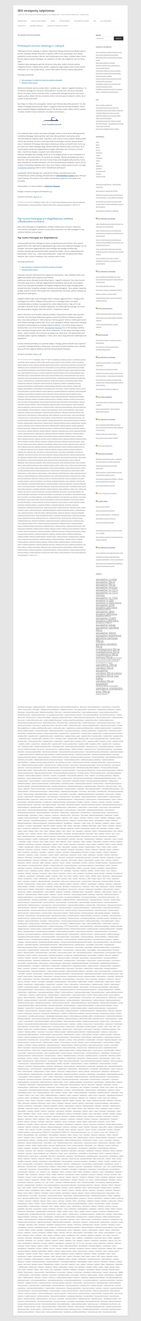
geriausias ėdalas (23, 815)
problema (90, 818)
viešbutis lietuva (70, 539)
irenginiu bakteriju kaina (105, 989)
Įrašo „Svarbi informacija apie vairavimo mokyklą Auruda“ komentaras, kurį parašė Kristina (109, 251)
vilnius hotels (54, 552)
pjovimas (64, 878)
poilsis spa (34, 478)
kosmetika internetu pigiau (26, 1003)
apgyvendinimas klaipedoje (26, 370)
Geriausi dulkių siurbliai (25, 770)
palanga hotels (48, 423)
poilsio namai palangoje (57, 468)
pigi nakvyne (41, 452)
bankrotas (106, 1061)
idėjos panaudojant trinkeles (72, 1021)
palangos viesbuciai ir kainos (57, 447)
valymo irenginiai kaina (62, 1008)
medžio (75, 878)
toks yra (83, 1084)
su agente (34, 881)
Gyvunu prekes (103, 501)
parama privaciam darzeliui (40, 783)
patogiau (81, 1042)
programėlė (95, 1087)
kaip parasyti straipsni (43, 915)
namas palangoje (34, 410)
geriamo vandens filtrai (106, 645)
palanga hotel (38, 423)
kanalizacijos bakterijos (55, 823)
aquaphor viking (106, 633)
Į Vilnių (52, 21)
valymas (54, 857)
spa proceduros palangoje (51, 497)
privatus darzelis (98, 783)
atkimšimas (105, 1071)
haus (110, 1026)
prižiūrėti (106, 852)
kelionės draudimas (43, 1092)
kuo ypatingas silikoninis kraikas (37, 810)
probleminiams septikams (114, 1016)
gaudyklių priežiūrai (92, 1055)
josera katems (99, 794)
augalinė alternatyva (59, 802)
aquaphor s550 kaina (106, 607)
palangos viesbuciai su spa (29, 449)
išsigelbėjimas (93, 1063)
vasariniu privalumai (65, 907)
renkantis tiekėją (108, 1042)
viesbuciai (68, 505)
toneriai (89, 995)
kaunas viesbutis (71, 394)
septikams (40, 997)
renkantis (44, 849)
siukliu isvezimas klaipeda (70, 987)
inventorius (62, 873)
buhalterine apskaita (24, 783)
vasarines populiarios (110, 902)
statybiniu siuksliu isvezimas (96, 1008)
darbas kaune (64, 1084)
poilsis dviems (55, 470)
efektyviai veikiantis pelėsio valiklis (32, 765)
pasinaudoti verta (101, 1066)
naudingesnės (37, 857)
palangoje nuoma (28, 433)
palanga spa (35, 428)
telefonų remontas (30, 749)
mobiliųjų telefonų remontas (60, 757)
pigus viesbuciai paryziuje (51, 463)
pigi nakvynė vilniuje (31, 455)
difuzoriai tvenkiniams (54, 770)
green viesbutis (67, 386)
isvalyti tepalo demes (100, 931)
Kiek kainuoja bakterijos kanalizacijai (65, 773)
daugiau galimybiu (86, 915)
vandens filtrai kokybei (43, 717)
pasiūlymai (70, 828)
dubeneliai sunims (40, 796)
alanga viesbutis (30, 362)
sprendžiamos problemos (39, 820)
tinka (41, 831)
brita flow (27, 981)
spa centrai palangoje (52, 492)
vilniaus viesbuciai (63, 550)
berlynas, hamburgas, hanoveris (34, 1037)
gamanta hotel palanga (25, 386)
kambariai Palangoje (60, 391)
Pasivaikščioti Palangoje (53, 328)
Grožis (98, 150)
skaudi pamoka (72, 1069)
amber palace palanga (53, 362)
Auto (97, 142)
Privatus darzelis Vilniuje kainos (106, 770)
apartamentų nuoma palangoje (56, 367)
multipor (100, 1026)
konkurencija (51, 1087)
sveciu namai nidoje (32, 500)
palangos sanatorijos (54, 441)
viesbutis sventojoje (33, 547)
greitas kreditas (47, 929)
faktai (60, 1061)
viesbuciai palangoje (63, 205)
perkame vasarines (87, 913)
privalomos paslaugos (73, 836)
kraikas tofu (34, 799)
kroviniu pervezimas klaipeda (99, 987)
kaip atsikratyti (37, 826)
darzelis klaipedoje (93, 1003)
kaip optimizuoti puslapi (59, 915)
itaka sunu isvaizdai (64, 958)
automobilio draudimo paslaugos (39, 1090)
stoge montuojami (62, 839)
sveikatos (33, 833)
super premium (53, 794)
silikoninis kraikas (114, 796)
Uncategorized (100, 171)
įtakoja (104, 847)
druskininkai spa (29, 381)
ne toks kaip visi (97, 1050)
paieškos (90, 870)
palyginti (118, 826)
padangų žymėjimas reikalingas (90, 760)
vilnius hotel (45, 552)
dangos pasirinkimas (69, 1047)
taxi (116, 1087)
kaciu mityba (92, 791)
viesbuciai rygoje (77, 518)
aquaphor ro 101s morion (107, 594)
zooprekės (111, 976)
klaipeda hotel (73, 396)
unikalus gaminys (39, 1071)
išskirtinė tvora (115, 1053)
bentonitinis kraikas (24, 799)
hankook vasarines (34, 905)
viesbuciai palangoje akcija (26, 515)
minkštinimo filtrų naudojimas (50, 709)
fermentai (85, 852)
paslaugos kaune (23, 1087)
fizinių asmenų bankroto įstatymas (91, 1061)
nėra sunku (48, 868)
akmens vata (28, 1029)
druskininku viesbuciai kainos (42, 383)
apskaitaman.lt (55, 1013)
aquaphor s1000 (106, 618)
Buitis (97, 145)
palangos (62, 433)
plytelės (29, 892)
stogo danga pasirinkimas (46, 992)
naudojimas (26, 852)
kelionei (31, 831)
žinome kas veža (33, 1040)
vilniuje (102, 1087)
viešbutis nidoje (53, 542)
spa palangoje (57, 494)
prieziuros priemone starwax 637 (87, 989)
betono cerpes (70, 1026)
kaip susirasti (96, 881)
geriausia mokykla (107, 881)
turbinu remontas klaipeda (55, 789)
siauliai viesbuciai (52, 489)
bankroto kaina (81, 1066)
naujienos (94, 802)
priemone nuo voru (92, 746)
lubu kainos (101, 786)
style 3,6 (20, 981)
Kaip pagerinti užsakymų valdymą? (107, 211)
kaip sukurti (26, 1047)
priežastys (111, 826)
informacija (76, 826)
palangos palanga (69, 439)
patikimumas (113, 997)
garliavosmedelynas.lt (93, 1053)
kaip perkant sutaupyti (73, 804)
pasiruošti (35, 863)
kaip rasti (114, 865)
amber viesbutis (23, 365)
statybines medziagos (40, 1029)
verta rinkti (86, 868)
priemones (36, 860)
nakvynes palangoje (79, 407)
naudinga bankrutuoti (49, 1069)
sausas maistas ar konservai (84, 931)
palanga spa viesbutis (72, 428)
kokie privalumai (105, 1058)
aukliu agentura (49, 1008)
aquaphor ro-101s (48, 738)
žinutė (46, 831)
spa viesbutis (74, 497)
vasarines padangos (87, 937)
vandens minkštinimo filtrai (90, 725)
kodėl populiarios (98, 1037)
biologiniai (85, 826)
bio (93, 823)
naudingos (43, 852)
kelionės (39, 833)
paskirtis (99, 852)
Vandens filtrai (100, 176)
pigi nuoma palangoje (46, 455)
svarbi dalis (22, 841)
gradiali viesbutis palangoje (53, 386)
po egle (114, 847)
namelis (106, 984)
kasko (45, 833)
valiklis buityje (32, 992)
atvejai (29, 841)
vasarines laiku (115, 900)
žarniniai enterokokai (68, 770)
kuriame (59, 894)
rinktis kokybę (69, 1077)
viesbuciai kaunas (63, 507)
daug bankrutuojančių (115, 1066)
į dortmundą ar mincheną (112, 1037)
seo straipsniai (100, 661)
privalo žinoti (21, 1079)
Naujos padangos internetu (107, 493)
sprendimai (67, 892)
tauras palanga (63, 502)
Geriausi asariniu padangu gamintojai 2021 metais (76, 942)
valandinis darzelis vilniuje (86, 794)
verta (41, 841)
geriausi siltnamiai (70, 810)
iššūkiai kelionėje (69, 1034)
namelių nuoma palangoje (49, 410)
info (55, 799)
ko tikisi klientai (28, 1021)
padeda (107, 820)
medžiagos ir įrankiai (36, 870)
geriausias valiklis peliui (98, 762)
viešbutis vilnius (23, 550)
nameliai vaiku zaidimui (31, 987)
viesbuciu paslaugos (44, 531)
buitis (86, 775)
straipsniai (47, 815)
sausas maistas (93, 807)
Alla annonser (105, 21)
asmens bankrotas (105, 1063)
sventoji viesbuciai (37, 502)
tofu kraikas (52, 952)
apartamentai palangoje (68, 365)
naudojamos (92, 855)
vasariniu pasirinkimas (59, 905)
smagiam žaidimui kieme (26, 754)
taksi (80, 1087)
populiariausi (27, 828)
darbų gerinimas (117, 876)
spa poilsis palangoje (35, 497)
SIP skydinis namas (83, 773)
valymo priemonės (79, 1053)
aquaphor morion (107, 587)
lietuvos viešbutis (30, 404)
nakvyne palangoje (78, 202)
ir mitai (44, 1077)
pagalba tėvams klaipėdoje (108, 1003)
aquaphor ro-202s (92, 741)
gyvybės (101, 833)
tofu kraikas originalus (31, 944)
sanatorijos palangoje (43, 486)
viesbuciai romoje (55, 518)
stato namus (109, 1024)
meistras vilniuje (28, 794)
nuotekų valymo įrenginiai (83, 857)
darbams (47, 870)
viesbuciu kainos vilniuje (41, 529)
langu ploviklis (75, 937)
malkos (120, 1018)
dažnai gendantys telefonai (114, 757)
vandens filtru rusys (25, 738)
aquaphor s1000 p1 (104, 622)
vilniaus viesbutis (23, 552)
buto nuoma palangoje (67, 375)
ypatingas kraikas (32, 963)
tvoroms (29, 1058)
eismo (69, 876)
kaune (56, 1084)
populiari (81, 847)
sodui (96, 971)
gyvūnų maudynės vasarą (111, 973)
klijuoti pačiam (39, 889)
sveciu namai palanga (47, 500)
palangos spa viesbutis (44, 444)
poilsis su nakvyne (44, 478)
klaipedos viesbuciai (31, 399)
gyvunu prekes (22, 802)
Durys (98, 147)
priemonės (26, 820)
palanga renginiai (65, 426)
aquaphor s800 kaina (106, 614)
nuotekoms (77, 823)
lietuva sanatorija (62, 402)
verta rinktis (114, 1045)
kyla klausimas (114, 1071)
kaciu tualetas (76, 796)
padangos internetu (69, 900)
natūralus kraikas (56, 979)
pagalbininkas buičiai (110, 1047)
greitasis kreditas (35, 929)
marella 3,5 (110, 979)
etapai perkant (58, 1077)
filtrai (99, 641)
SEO (95, 21)
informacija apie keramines (70, 1079)
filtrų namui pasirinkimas (90, 715)
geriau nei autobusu (63, 1037)
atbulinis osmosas (107, 638)
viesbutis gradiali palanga (37, 536)
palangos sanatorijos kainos (71, 441)
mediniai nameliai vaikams (78, 1008)
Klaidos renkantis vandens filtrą (106, 294)
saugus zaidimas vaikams (34, 778)
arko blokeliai (105, 1053)
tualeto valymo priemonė (35, 1053)
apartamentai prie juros (37, 367)
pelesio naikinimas (67, 992)
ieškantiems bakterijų (45, 1010)
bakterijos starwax (60, 1032)
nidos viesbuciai (54, 415)
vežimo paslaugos (111, 868)
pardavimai (21, 844)
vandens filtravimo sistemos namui (84, 717)
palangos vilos (31, 452)
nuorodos (102, 802)
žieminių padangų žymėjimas (70, 707)
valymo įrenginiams (29, 997)
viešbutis (52, 534)
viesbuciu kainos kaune (74, 526)
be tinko (102, 873)
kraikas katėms (48, 976)
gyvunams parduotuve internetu (91, 804)
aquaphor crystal (106, 579)
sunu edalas (73, 794)
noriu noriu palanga (78, 415)
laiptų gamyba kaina (78, 1090)
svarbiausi (83, 818)
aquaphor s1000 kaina (107, 620)
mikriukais (28, 1045)
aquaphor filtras (106, 584)
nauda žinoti (22, 1084)
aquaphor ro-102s (60, 738)
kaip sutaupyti (84, 958)
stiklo (58, 878)
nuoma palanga (45, 418)
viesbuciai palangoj (64, 513)
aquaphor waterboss (108, 635)
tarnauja (92, 852)
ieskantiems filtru (65, 815)
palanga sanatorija (78, 426)
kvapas (112, 823)
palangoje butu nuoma (65, 431)
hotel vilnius (59, 389)
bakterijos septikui (58, 1010)
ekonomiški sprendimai (96, 1045)
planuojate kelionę (96, 1042)
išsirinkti (112, 841)
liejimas (20, 878)
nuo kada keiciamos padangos (40, 939)
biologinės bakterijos (110, 968)
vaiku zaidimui (66, 781)
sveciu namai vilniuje (77, 500)
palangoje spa (39, 433)
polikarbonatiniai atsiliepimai (26, 812)
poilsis (33, 470)
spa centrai (27, 492)
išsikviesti (42, 1087)
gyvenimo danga (95, 1079)
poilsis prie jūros (75, 476)
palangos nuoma (57, 439)
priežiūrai (51, 820)
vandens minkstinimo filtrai (109, 690)
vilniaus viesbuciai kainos (77, 550)
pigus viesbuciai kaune (62, 460)
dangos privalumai (40, 1061)
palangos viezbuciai (75, 449)
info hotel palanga (23, 391)
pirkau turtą (65, 881)
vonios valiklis (22, 1053)
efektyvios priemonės (62, 820)
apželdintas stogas (77, 892)
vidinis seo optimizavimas (51, 767)
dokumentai (28, 1013)
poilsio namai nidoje (27, 468)
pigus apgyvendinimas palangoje (49, 457)
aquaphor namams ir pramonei (112, 733)
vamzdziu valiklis (109, 1050)
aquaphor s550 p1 (103, 609)
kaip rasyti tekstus (115, 915)
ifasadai (93, 876)
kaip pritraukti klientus (32, 921)
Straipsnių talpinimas (105, 454)
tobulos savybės (58, 1082)
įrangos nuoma (88, 1024)
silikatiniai (97, 892)
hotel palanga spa (49, 389)
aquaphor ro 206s (105, 600)
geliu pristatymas (86, 1000)
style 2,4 (117, 979)
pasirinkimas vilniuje (67, 783)
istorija (109, 878)
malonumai (85, 886)
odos (70, 878)
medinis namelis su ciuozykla (65, 931)
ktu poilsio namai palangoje (30, 402)
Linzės (66, 984)
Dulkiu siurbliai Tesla (39, 770)
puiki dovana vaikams (116, 752)
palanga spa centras (46, 428)
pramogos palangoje (58, 478)
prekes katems (72, 807)
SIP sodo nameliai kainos (98, 773)
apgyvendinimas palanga (61, 370)
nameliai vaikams (85, 984)
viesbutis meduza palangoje (38, 542)
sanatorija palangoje (65, 484)
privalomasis (103, 836)
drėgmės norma (23, 889)
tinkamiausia (31, 1084)
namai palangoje (23, 410)
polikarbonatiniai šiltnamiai (95, 810)
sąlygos (76, 818)
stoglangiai (99, 839)
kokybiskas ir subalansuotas (41, 960)
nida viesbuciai (32, 415)
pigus (67, 1087)
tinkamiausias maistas (99, 812)
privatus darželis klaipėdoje (85, 1005)
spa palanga (34, 494)
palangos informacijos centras (48, 436)
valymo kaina (64, 855)
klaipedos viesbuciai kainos (47, 399)
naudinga (105, 841)
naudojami (80, 873)
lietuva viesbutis (73, 402)
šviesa (114, 839)
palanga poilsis (54, 426)
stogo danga (80, 1026)
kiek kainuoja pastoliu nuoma (59, 1024)
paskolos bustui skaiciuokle (69, 791)
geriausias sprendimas (39, 1047)
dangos (107, 844)
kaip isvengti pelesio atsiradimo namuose (71, 752)
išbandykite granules (69, 1055)
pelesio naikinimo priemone (114, 992)
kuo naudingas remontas (63, 762)
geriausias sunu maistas (62, 973)
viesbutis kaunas (62, 536)
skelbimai (83, 870)
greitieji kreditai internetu (78, 929)
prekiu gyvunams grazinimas (38, 791)
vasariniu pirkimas (49, 902)
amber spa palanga (77, 362)
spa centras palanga (74, 492)
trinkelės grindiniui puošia (90, 1021)
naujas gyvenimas (76, 1063)
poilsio (57, 465)
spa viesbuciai (64, 497)
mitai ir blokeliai (50, 892)
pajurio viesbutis (42, 420)
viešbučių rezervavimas (73, 531)
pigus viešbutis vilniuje (46, 465)
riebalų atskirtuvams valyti (45, 1084)
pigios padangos (23, 865)
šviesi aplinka (97, 841)
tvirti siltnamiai (109, 810)
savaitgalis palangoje (39, 489)
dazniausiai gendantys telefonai (101, 754)
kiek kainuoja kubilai (98, 757)
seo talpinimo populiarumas (106, 897)
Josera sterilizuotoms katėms (105, 511)
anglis (20, 1021)
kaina (20, 820)
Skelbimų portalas (36, 26)
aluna (87, 979)
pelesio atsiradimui (54, 921)
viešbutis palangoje (29, 544)
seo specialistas (30, 915)
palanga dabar (28, 423)
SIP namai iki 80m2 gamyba (109, 767)
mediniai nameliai (97, 984)
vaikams (92, 775)
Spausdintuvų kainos (81, 21)
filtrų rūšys (83, 707)
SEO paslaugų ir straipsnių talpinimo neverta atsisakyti (42, 80)
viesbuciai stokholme (38, 521)
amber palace (40, 362)
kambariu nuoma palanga (26, 394)
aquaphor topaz (105, 625)
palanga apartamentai (55, 420)
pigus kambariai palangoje (69, 457)
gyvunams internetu (96, 958)
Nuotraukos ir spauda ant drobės (107, 191)
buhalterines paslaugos (87, 1010)
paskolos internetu (74, 923)
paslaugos (76, 884)
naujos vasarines (61, 902)
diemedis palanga (51, 378)
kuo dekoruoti (118, 873)
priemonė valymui (50, 1055)
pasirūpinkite (47, 844)
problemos (22, 876)
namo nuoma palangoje (66, 410)
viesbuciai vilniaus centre (29, 523)
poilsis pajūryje (32, 473)
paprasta (91, 863)
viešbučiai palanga (51, 513)
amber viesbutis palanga (37, 365)
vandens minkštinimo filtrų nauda (41, 728)
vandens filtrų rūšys (75, 723)
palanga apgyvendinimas (71, 420)
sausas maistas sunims (65, 952)
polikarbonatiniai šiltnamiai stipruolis (105, 778)
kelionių (108, 833)
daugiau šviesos (90, 847)
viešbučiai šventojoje (52, 521)
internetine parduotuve (25, 707)
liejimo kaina (55, 870)
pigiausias (99, 1084)
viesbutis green (51, 536)
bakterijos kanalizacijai (96, 815)
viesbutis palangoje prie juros (45, 544)
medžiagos (100, 844)
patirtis (113, 1058)
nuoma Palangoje (57, 418)
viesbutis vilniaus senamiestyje (62, 547)
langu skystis (113, 1032)
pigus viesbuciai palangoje (33, 463)
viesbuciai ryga (66, 518)
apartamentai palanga (52, 365)
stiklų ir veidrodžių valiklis (52, 1053)
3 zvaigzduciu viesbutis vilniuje (62, 359)
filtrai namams (30, 717)
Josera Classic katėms (103, 507)
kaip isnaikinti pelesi (107, 921)
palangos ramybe (28, 441)
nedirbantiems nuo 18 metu (49, 923)
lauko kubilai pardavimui (106, 746)
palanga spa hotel (59, 428)
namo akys (79, 839)
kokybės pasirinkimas (80, 1045)
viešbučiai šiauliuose (24, 521)
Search (98, 35)
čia (51, 191)
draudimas (110, 857)
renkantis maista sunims (56, 926)
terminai (120, 839)
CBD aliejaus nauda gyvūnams (105, 519)
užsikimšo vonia (95, 1071)
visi (61, 870)
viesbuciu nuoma (55, 529)
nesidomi (111, 828)
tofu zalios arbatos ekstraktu (110, 789)
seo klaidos (104, 915)
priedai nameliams (60, 981)
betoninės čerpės (28, 1061)
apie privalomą (86, 836)
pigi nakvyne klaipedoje (66, 452)
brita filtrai (36, 979)
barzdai (93, 868)
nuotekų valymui (45, 818)
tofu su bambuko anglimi (93, 789)
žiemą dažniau (101, 1074)
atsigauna (26, 881)
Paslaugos (21, 26)
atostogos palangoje (45, 373)
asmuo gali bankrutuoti (37, 1063)
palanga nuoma (29, 426)
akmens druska (22, 926)
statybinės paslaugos (54, 1029)
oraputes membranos (30, 1000)
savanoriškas (76, 863)
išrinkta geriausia (30, 884)
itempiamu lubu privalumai (113, 783)
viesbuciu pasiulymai (30, 531)
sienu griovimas (86, 997)
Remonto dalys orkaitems (33, 775)
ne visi (80, 855)
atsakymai (59, 892)
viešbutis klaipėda (45, 539)
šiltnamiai (22, 973)
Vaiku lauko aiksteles (105, 308)
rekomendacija (88, 860)
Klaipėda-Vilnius (70, 868)
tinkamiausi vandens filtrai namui (62, 717)
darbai (94, 878)
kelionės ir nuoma (58, 868)
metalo (35, 878)
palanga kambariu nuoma (62, 423)
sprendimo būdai (83, 820)
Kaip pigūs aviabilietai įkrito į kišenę (107, 129)
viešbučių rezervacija (58, 531)
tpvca (118, 833)
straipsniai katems (70, 789)
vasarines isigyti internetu (39, 910)
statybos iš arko (104, 1021)
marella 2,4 (101, 979)
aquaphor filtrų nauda (46, 736)
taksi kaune (91, 1084)
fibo (115, 1026)
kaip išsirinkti (46, 847)
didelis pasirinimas (46, 1082)
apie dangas (66, 847)
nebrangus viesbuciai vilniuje (70, 412)
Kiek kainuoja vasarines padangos (49, 942)
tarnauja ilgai (103, 1055)
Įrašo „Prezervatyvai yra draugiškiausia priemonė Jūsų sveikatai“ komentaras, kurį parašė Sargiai (109, 233)
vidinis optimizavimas (86, 926)
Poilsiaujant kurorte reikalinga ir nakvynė (41, 45)
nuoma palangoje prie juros (72, 418)
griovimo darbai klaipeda (25, 989)
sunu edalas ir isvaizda (49, 804)
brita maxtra (80, 979)
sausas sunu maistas (46, 799)
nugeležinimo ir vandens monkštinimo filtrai (79, 728)
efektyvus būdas (48, 1042)
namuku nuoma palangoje (33, 412)
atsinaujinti (66, 886)
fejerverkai (50, 968)
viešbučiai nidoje (39, 513)
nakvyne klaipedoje (43, 404)
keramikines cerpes (59, 1026)
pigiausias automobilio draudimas (28, 1034)
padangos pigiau (113, 937)
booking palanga (58, 373)
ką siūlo (114, 1084)
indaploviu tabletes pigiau (49, 1050)
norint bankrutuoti (36, 1069)
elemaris (34, 981)
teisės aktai (89, 833)
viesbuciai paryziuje (28, 518)
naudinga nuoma (38, 868)
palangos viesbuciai (41, 447)
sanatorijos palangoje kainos (60, 486)
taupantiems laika (36, 902)
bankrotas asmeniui (39, 1066)
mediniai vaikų (99, 981)
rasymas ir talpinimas (55, 900)
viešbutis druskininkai (74, 534)
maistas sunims (48, 973)
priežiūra (119, 841)
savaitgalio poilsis (75, 486)
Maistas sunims (103, 335)
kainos (105, 826)
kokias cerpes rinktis (85, 1018)
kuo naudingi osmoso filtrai (55, 715)
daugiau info (55, 828)
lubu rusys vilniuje (111, 786)
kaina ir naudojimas (35, 1077)
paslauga (52, 831)
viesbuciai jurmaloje (50, 507)
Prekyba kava (22, 21)
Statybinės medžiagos (105, 446)
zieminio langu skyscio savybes (51, 781)
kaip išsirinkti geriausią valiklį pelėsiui (97, 752)
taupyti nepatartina (23, 1082)
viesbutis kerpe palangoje (30, 539)
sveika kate (80, 789)
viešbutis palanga (64, 542)
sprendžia (100, 855)
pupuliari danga (99, 1082)
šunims (114, 799)
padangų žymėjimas (39, 707)
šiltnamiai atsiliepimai (43, 812)
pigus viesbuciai (49, 460)
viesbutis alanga (61, 534)
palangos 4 (68, 433)
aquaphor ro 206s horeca (108, 602)
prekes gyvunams (79, 799)
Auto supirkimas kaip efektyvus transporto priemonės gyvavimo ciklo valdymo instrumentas (109, 279)
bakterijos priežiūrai (71, 1018)
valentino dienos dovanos (43, 1003)
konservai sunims (64, 796)
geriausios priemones (92, 1013)
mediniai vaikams (39, 984)
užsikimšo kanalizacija (81, 1077)
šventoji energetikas (24, 502)
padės (42, 863)
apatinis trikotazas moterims (61, 1003)
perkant (117, 889)
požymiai (63, 828)
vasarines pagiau (96, 907)
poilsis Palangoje (23, 205)
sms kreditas (64, 923)
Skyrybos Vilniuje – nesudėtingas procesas (109, 124)
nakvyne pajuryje (66, 404)
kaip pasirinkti (48, 1074)
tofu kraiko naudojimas (35, 802)
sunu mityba (61, 804)
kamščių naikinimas (24, 1074)
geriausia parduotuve (110, 958)
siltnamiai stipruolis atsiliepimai (83, 778)
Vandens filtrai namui (29, 83)
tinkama (54, 844)
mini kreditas (90, 944)
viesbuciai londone (27, 513)
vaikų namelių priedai (78, 995)
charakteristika (29, 847)
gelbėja (79, 868)
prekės (56, 884)
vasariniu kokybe (84, 902)
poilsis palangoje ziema (61, 476)
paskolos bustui (79, 944)
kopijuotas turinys (36, 918)
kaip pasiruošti (22, 1040)
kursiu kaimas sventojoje (48, 402)
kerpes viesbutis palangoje (59, 396)
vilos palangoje (22, 555)
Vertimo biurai (64, 21)
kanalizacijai (108, 815)
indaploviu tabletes (30, 1032)
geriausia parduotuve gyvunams (112, 804)
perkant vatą (21, 892)
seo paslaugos (114, 659)
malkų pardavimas (111, 1018)
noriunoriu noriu (23, 418)
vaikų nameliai (72, 981)
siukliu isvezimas (39, 989)
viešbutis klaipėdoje (58, 539)
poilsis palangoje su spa (46, 476)
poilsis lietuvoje (65, 470)
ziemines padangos (101, 937)
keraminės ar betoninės (34, 1079)
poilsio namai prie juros (73, 468)
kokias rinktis (36, 1050)
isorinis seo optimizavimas (33, 767)
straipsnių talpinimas (35, 865)
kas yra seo (40, 749)
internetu (95, 836)
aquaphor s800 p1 (103, 616)
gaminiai (120, 844)
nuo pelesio (39, 1008)
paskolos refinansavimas (107, 929)
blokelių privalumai (92, 1058)
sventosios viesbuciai (51, 502)
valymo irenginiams (31, 1010)
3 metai (85, 1063)
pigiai (61, 876)
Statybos (99, 169)
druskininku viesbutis (60, 383)
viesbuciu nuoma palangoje (71, 529)
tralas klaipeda (113, 987)
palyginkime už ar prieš (95, 1047)
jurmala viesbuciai (36, 391)
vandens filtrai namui (109, 673)
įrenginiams (34, 852)
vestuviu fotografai (74, 997)
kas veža (95, 1034)
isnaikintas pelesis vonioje (82, 992)
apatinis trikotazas (99, 1000)
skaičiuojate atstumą (53, 1045)
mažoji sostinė (33, 1087)
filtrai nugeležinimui (94, 707)
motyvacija (21, 873)
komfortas (38, 844)
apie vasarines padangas (102, 913)
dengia (94, 844)
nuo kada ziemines (66, 778)
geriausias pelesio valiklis (87, 765)
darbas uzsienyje (90, 1090)
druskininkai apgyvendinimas (67, 378)
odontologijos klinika (41, 794)
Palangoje (54, 431)
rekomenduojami (38, 892)
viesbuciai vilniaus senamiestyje (48, 523)
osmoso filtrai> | (106, 707)
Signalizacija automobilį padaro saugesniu (109, 110)
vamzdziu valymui (99, 1016)
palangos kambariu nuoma (67, 436)
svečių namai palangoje (62, 500)
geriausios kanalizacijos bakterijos (97, 781)
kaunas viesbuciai (59, 394)
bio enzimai (41, 1032)
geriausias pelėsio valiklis (33, 752)
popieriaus (52, 878)
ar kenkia (29, 826)
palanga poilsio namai (42, 426)
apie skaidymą (23, 1077)
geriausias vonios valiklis (25, 760)
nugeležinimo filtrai (107, 652)
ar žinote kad (89, 889)
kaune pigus (107, 1084)
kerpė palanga (45, 396)
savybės (47, 876)
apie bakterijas (99, 820)
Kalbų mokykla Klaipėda (103, 118)
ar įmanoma (40, 886)
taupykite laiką (62, 1069)
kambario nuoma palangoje (77, 391)
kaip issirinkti (81, 810)
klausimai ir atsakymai (24, 839)
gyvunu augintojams (104, 799)
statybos (79, 1024)
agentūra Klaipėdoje (44, 881)
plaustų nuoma (41, 884)
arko (118, 1026)
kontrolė (46, 836)
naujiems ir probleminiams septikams (72, 1013)
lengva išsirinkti (27, 1071)
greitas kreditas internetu (61, 929)
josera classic (74, 765)
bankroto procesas (23, 1069)
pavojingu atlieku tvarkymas (56, 1000)
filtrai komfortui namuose (107, 715)
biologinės (44, 860)
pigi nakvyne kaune (52, 452)
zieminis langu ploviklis (48, 937)
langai (83, 841)
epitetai (56, 1042)
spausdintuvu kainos (61, 997)
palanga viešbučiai (33, 431)
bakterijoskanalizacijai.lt (78, 1003)
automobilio (67, 833)
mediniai (89, 841)
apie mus (87, 802)
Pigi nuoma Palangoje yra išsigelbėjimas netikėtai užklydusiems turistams (45, 220)
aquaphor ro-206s (24, 744)
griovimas (32, 995)
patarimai (65, 818)
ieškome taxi (60, 1087)
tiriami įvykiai (61, 836)
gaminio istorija (82, 1047)
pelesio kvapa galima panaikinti (75, 746)
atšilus (117, 828)
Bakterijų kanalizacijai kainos (43, 773)
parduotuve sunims (57, 897)
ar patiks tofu (47, 802)
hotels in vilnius (81, 389)
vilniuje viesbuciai (35, 552)
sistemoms (61, 857)
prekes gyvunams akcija (56, 810)
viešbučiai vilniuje (64, 523)
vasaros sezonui (113, 910)
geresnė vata (73, 889)
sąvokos (35, 839)
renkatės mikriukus (67, 1045)
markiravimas (27, 878)
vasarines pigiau (73, 902)
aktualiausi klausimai (111, 1040)
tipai (65, 826)
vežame (78, 1034)
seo (97, 659)
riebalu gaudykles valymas (115, 1074)
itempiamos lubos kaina (59, 786)
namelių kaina (109, 981)
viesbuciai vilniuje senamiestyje (33, 526)
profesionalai (40, 876)
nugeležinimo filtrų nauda (108, 725)
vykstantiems (112, 836)
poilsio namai (64, 465)
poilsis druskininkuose (42, 470)
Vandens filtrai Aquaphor (104, 81)
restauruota (57, 886)
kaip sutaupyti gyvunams (65, 799)
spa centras (63, 492)
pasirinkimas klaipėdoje (55, 1005)
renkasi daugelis (23, 886)
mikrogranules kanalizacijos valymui (57, 1016)
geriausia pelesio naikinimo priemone (72, 921)
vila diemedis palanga (49, 550)
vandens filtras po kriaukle (107, 686)
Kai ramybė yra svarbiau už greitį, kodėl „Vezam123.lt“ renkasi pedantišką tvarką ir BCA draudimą (109, 204)
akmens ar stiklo (51, 889)
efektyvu (107, 855)
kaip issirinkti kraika (77, 973)
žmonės (62, 863)
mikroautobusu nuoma (65, 176)
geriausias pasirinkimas (54, 1047)
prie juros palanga (71, 478)
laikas (19, 828)
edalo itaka (37, 804)
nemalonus (21, 826)
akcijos (95, 831)
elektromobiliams (54, 791)
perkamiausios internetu (75, 976)
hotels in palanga (69, 389)
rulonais (59, 1055)
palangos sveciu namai (60, 444)
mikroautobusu (56, 818)
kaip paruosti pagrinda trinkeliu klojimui (37, 1024)
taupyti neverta (88, 1082)
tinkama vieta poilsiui (49, 205)
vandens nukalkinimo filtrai (103, 728)
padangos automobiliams (25, 897)
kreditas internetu (92, 929)
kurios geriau (47, 1079)
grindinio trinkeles (90, 1026)
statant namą (56, 1079)
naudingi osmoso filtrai (38, 715)
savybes (75, 876)
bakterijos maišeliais (24, 1018)
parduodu (55, 876)
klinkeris (57, 992)
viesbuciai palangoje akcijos (44, 515)
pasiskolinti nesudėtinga (101, 926)
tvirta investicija (45, 1058)
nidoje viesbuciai (42, 415)
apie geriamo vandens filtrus (72, 712)
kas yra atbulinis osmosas (90, 712)
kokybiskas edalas (35, 807)
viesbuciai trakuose (66, 521)
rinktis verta (61, 1071)
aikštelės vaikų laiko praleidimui (45, 754)
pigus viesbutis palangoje (30, 465)
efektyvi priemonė (71, 1071)
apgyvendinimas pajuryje (44, 370)
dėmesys (119, 1082)
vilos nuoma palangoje (78, 552)
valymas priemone (37, 1055)
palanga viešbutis (45, 431)
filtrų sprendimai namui (103, 717)
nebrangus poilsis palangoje (52, 412)
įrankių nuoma (77, 1029)
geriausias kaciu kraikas (83, 754)
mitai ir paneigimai (79, 1040)
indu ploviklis (43, 1000)
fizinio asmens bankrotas (71, 1061)
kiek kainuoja (45, 1013)
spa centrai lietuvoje (37, 492)
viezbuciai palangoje (35, 550)
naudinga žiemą (89, 839)
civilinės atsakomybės (55, 833)
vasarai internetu (35, 913)
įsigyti (59, 847)
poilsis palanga (42, 473)
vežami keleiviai (87, 1034)
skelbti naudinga (50, 1063)
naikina (118, 818)
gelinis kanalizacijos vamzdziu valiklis (81, 1016)
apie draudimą (45, 828)
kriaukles (53, 775)
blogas (41, 815)
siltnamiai (26, 789)
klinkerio (37, 847)
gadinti (57, 855)
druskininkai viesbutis (58, 381)
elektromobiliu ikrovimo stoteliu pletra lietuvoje (48, 760)
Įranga (98, 155)
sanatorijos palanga (29, 486)
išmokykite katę (102, 791)
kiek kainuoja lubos (90, 786)
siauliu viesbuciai (63, 489)
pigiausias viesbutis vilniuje (29, 457)
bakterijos (73, 820)
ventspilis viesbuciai (57, 505)
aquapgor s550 (72, 738)
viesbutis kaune (73, 536)
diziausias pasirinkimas (115, 905)
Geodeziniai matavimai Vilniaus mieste (108, 121)
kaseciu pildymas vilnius (100, 995)
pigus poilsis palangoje (35, 460)
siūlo (70, 818)
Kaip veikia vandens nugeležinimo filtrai (109, 290)
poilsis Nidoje (75, 470)
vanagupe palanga (31, 505)
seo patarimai (62, 918)
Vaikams (98, 174)
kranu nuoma (88, 1029)
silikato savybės (106, 892)
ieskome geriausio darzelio (83, 783)
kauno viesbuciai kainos (32, 396)
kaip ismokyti (22, 963)
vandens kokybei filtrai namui (53, 720)
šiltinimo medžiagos (56, 1021)
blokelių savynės (43, 894)
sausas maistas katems (89, 796)
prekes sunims (82, 807)
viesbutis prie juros (62, 544)
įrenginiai (59, 826)
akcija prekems (43, 963)
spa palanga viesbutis (45, 494)
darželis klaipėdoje (41, 1005)
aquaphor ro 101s (107, 590)
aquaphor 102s (106, 744)
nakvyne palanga (78, 404)
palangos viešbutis (44, 449)
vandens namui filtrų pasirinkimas (73, 720)
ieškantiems (35, 828)
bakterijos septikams (57, 1018)
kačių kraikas (38, 976)
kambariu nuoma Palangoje (44, 394)
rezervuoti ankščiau (35, 205)
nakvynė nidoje (55, 404)
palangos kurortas (28, 439)
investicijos (43, 873)
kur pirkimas (89, 873)
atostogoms (79, 831)
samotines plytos (46, 1026)
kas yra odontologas (69, 979)
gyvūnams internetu (60, 976)
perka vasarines (46, 905)
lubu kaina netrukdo (24, 786)
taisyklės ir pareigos (106, 1034)
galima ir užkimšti (83, 1071)
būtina (103, 870)
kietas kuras (97, 1029)
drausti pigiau (85, 828)
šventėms (29, 868)
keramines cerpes (98, 1018)
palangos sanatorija (40, 441)
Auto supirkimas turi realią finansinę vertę (109, 553)
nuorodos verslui (75, 881)
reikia (84, 855)
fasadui (115, 892)
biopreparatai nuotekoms (67, 989)
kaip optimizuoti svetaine (67, 767)
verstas (113, 844)
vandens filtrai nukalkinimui (105, 709)
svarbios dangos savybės (79, 894)
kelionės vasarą (50, 1037)
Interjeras (99, 153)
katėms (120, 799)
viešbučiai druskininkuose (34, 507)
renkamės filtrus (85, 812)
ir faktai (50, 1077)
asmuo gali (28, 1066)
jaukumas (64, 849)
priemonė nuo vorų (90, 749)
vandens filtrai (106, 665)
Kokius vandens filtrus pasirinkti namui (108, 79)
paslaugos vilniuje (101, 1010)
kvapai (97, 818)
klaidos (58, 831)
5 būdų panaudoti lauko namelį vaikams (109, 314)
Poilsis (43, 202)
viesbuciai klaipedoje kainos (65, 510)
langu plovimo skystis (63, 937)
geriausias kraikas (89, 976)
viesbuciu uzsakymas (42, 534)
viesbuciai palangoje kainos (63, 515)
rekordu (81, 876)
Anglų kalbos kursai (38, 21)
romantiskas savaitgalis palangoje (54, 481)
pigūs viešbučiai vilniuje (67, 463)
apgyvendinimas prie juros (29, 373)
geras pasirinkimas (113, 1077)
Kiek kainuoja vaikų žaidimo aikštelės (88, 767)
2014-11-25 (37, 354)
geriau (27, 870)
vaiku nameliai (56, 987)
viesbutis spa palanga (76, 544)
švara (89, 823)
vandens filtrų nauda (48, 725)
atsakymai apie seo (23, 918)
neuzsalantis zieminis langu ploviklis (29, 937)
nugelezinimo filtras (108, 649)
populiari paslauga (45, 1034)
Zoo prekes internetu (105, 397)
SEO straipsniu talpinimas (106, 218)
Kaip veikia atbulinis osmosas (105, 63)
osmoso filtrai (104, 657)
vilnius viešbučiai (64, 552)
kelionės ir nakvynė (65, 884)
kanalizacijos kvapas (24, 971)
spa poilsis (24, 497)
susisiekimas (74, 1087)
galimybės (104, 828)
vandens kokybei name (106, 720)
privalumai (21, 849)
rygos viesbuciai (70, 481)
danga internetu (108, 889)
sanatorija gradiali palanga (36, 484)
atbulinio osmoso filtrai (47, 712)
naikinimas (115, 849)
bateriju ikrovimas (101, 997)
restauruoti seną (76, 886)
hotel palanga (37, 389)
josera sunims (110, 794)
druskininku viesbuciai (25, 383)
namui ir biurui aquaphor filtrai (99, 738)
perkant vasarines (23, 913)
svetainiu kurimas (73, 918)
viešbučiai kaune (75, 507)
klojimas (53, 847)
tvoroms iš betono (66, 1053)
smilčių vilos (74, 489)
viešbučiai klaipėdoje (49, 510)
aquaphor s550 (105, 605)
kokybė (53, 826)
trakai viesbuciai (74, 502)
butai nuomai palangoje (72, 373)
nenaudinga (67, 870)
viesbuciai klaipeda (35, 510)
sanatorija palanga (52, 484)
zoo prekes (41, 981)
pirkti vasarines (101, 905)
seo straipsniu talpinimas (111, 661)
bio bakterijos (68, 823)
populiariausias (43, 839)
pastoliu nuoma (67, 1029)
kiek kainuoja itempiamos (75, 786)
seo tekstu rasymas (103, 918)
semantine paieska (73, 915)
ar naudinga (49, 886)
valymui (50, 855)
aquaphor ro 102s (107, 598)
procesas (69, 1040)
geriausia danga (53, 1061)
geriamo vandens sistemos (26, 730)
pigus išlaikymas (62, 889)
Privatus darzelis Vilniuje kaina (86, 770)
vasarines (106, 900)
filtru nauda (84, 815)
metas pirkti (107, 839)
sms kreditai (82, 791)
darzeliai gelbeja (55, 783)
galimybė (72, 839)
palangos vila (22, 452)
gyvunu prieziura (91, 799)
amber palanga (66, 362)
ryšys (63, 831)
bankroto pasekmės (117, 1061)
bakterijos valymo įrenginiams (76, 1032)
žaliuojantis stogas (31, 894)
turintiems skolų (24, 1063)
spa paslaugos (67, 494)
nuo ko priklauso (45, 1040)
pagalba (59, 1063)
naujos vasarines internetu (111, 907)
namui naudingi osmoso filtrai (108, 712)
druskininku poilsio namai (74, 381)
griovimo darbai (34, 1026)
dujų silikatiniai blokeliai (41, 1021)
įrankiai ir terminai (35, 1042)
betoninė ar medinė (115, 1055)
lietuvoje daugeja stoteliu (72, 760)
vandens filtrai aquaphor (104, 669)
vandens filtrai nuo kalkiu (107, 677)
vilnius (112, 1087)
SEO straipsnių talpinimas (36, 11)
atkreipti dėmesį (86, 1037)
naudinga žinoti (71, 1058)
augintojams (33, 815)
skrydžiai (46, 865)
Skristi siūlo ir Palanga (103, 126)
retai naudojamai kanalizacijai (41, 1018)
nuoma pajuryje (34, 418)
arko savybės (89, 892)
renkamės (106, 823)
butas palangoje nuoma (37, 375)
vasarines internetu (83, 900)
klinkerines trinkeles (52, 989)
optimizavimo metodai (50, 918)
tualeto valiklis (49, 997)
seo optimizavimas (103, 659)
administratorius (83, 1069)
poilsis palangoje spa (31, 476)
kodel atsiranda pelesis (93, 921)
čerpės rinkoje (84, 1079)
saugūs (20, 831)
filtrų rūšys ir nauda (80, 709)
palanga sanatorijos (24, 428)
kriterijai (113, 870)
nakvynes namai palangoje (63, 407)
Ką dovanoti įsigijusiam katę (105, 523)
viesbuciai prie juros (42, 518)
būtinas (77, 828)
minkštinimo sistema (66, 709)
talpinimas (88, 831)
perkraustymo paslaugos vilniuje (27, 947)
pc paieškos (100, 868)
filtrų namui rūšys (62, 723)
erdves (88, 876)
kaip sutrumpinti (57, 1034)
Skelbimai (99, 166)
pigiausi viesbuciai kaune (61, 455)
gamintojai (72, 844)
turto (114, 831)
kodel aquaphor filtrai (35, 741)
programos (36, 1013)
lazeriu (99, 878)
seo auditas (113, 918)
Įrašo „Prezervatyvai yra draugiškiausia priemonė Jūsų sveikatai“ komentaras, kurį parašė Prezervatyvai (109, 242)
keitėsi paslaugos (74, 1084)
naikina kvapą (58, 1074)
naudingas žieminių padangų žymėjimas (42, 762)
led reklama (55, 812)
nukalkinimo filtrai (107, 654)
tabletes (118, 1050)
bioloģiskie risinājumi (78, 781)
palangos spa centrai (30, 444)
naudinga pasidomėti (75, 1082)
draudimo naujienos (102, 863)
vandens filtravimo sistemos (73, 715)
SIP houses (46, 775)
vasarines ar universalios (39, 900)
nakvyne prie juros (37, 407)
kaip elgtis (66, 1063)
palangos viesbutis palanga (60, 449)
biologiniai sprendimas (71, 1074)
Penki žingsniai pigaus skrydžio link (107, 108)
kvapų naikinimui (76, 852)
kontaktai (80, 802)
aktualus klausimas (37, 1074)
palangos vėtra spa (28, 447)
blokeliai (28, 873)
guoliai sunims (29, 796)
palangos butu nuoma (30, 436)
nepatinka (103, 818)
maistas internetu (112, 812)
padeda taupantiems (29, 836)
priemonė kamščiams (24, 1050)
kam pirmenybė (75, 1037)
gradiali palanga (38, 386)
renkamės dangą (110, 1082)
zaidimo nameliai (41, 995)
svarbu (69, 831)
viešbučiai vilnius (49, 526)
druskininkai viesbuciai (42, 381)
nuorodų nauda (86, 881)
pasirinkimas (30, 844)
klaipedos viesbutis (63, 399)
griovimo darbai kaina (73, 1000)
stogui (88, 844)
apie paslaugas (100, 865)
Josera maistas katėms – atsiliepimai (107, 515)
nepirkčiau (37, 849)
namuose (81, 889)
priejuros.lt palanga (36, 481)
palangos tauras (73, 444)
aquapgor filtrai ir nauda (72, 736)
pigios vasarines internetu (56, 910)
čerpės (48, 1071)
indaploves (104, 1032)
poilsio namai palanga (41, 468)
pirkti (57, 841)
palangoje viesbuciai (51, 433)
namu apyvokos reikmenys (75, 775)
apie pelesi (43, 921)
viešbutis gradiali (23, 536)
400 (104, 878)
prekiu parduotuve (23, 807)
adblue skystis (113, 781)
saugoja (97, 860)
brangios (84, 863)
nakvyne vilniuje (48, 407)
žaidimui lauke (82, 981)
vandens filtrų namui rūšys (34, 720)
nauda (84, 823)
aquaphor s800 (105, 611)
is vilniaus (67, 1090)
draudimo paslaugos (56, 1090)
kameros (53, 836)
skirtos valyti (73, 860)
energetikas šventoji (73, 383)
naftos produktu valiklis (94, 923)
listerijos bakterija (35, 781)
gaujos (20, 881)
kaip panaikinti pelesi (98, 992)
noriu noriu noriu (65, 415)
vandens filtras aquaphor (105, 682)
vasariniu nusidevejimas (86, 910)
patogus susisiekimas (38, 1045)
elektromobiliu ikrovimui (66, 944)
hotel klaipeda (28, 389)
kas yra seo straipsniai (103, 765)
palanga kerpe (75, 423)
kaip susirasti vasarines (60, 913)
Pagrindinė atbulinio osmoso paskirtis (108, 71)
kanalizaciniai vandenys (108, 1013)
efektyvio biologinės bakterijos (75, 971)
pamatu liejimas (99, 1024)
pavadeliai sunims (60, 807)
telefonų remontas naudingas (65, 754)
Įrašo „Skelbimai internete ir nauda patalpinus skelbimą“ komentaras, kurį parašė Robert (108, 261)
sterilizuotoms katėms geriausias (80, 757)
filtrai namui (36, 725)
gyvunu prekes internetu (25, 804)
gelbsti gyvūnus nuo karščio (93, 973)
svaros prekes (23, 1090)
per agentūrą (56, 881)
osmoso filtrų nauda (32, 712)
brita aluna (93, 979)
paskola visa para (34, 923)
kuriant (69, 873)
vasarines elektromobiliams (76, 905)
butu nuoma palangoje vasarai (35, 378)
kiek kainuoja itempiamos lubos (40, 786)
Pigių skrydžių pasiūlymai (104, 105)
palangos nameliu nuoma (43, 439)
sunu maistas (64, 794)
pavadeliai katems (48, 807)
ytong (106, 1026)
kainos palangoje (47, 391)
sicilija (83, 923)
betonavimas (106, 876)
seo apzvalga (62, 775)
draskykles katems (29, 931)
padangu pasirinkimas (85, 939)
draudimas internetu (78, 833)
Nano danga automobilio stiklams (107, 438)
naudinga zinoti (22, 905)
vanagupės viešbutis (44, 505)
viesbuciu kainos (60, 526)
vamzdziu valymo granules (36, 1016)
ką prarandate (90, 1040)
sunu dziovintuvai (52, 796)
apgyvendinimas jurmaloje (75, 367)
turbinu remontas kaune (38, 789)
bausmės (39, 836)
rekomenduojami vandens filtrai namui (29, 723)
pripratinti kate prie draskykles (45, 931)
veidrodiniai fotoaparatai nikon (37, 926)
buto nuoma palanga (53, 375)
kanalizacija (111, 818)
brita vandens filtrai (105, 971)
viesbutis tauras (46, 547)
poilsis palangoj (53, 473)
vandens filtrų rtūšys (91, 720)
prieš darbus (80, 849)
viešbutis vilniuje (77, 547)
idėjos (50, 873)
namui (99, 826)
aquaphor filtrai (105, 582)
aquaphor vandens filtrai (107, 629)
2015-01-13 (37, 197)
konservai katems (102, 796)
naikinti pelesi (23, 995)
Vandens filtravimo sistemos (57, 26)
